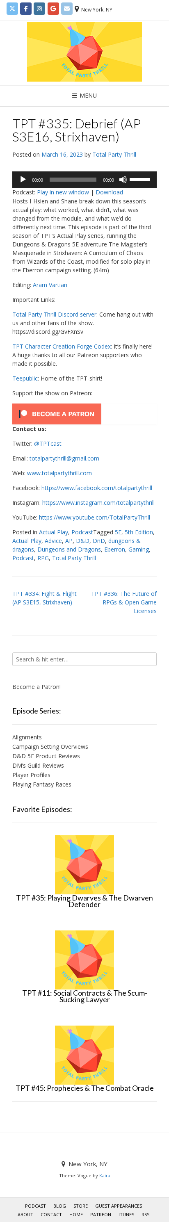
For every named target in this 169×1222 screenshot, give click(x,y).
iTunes (126, 1214)
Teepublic (25, 378)
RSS (145, 1214)
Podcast (82, 532)
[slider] (141, 178)
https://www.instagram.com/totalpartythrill (98, 502)
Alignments (27, 737)
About (25, 1214)
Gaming (138, 549)
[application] (84, 179)
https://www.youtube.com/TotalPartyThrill (94, 517)
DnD (99, 541)
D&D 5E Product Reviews (46, 756)
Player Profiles (31, 775)
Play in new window (63, 192)
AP (69, 541)
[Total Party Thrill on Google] (53, 8)
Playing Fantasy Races (41, 784)
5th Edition (139, 532)
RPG (43, 558)
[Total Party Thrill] (84, 52)
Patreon (100, 1214)
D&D (82, 541)
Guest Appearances (118, 1206)
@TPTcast (48, 443)
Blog (59, 1206)
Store (80, 1206)
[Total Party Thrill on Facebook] (26, 8)
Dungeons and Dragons (69, 549)
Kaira (104, 1175)
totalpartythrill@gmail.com (64, 458)
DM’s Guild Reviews (38, 765)
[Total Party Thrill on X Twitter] (12, 8)
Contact (51, 1214)
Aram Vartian (50, 285)
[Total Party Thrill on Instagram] (39, 8)
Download (109, 192)
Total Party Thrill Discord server (54, 314)
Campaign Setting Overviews (50, 746)
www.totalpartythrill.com (59, 473)
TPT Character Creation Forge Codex (61, 346)
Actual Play (53, 532)
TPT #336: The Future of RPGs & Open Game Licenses (124, 602)
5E (118, 532)
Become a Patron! (36, 687)
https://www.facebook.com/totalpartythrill (96, 488)
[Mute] (123, 180)
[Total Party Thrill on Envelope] (67, 8)
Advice (53, 541)
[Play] (23, 180)
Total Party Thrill (114, 154)
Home (76, 1214)
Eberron (114, 549)
